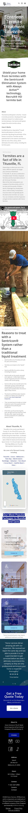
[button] (25, 3)
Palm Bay (8, 459)
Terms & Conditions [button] (14, 810)
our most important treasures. (13, 398)
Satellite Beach (19, 463)
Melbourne (19, 457)
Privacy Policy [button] (18, 808)
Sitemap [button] (8, 808)
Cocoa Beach (8, 463)
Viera (13, 465)
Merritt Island (17, 459)
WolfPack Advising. (18, 805)
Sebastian (13, 461)
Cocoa (13, 457)
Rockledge (5, 461)
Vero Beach (22, 461)
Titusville (6, 457)
